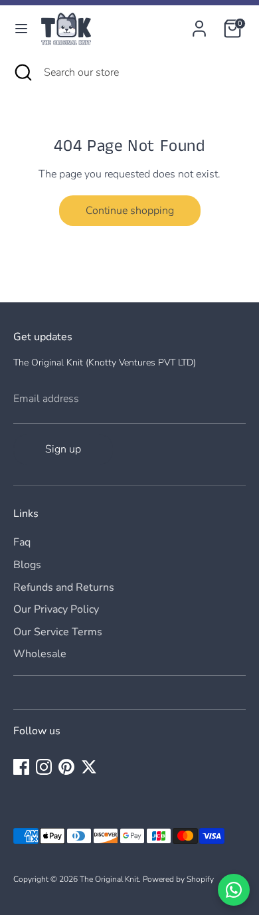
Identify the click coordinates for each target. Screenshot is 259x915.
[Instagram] (44, 767)
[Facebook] (21, 767)
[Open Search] (22, 72)
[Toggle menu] (21, 28)
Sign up (63, 449)
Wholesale (39, 654)
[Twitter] (89, 767)
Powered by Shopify (178, 879)
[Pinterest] (66, 767)
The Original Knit (109, 879)
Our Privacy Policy (56, 609)
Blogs (27, 565)
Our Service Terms (57, 632)
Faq (22, 542)
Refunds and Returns (63, 587)
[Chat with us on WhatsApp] (234, 890)
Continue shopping (130, 210)
